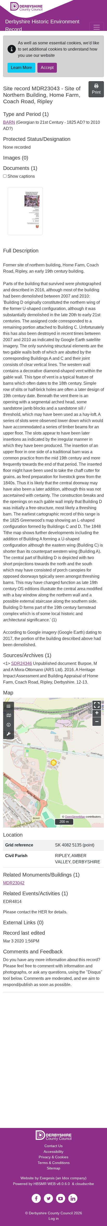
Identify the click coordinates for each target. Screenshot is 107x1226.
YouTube (60, 1198)
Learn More (21, 67)
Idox (65, 1178)
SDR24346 (21, 663)
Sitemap (53, 1168)
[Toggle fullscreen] (96, 705)
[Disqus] (53, 1061)
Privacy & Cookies (53, 1157)
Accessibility (53, 1151)
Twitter (48, 1198)
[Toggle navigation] (96, 27)
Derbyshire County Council (51, 1213)
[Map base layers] (8, 715)
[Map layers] (8, 706)
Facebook (36, 1198)
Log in (54, 1218)
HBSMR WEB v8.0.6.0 (53, 1184)
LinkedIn (72, 1198)
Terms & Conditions (54, 1163)
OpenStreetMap (75, 816)
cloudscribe (84, 1184)
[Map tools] (8, 734)
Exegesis (47, 1178)
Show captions (20, 176)
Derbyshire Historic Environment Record (42, 25)
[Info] (8, 725)
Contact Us (53, 1146)
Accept (47, 67)
